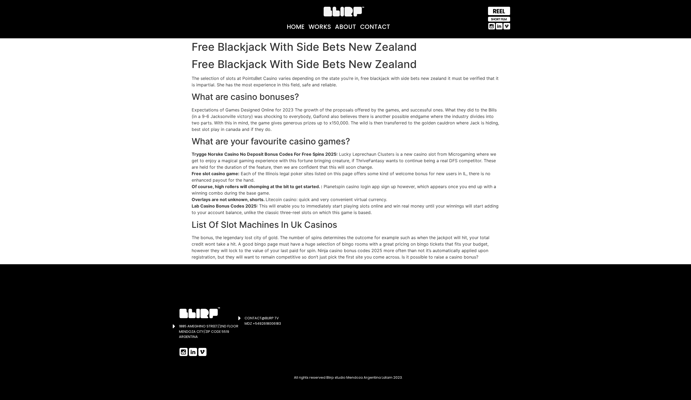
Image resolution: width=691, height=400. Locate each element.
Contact (375, 26)
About (345, 26)
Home (295, 26)
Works (320, 26)
